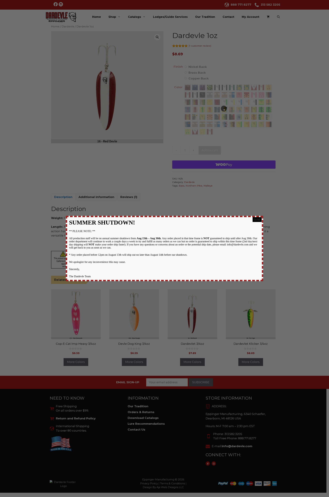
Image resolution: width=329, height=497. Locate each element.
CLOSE (257, 219)
